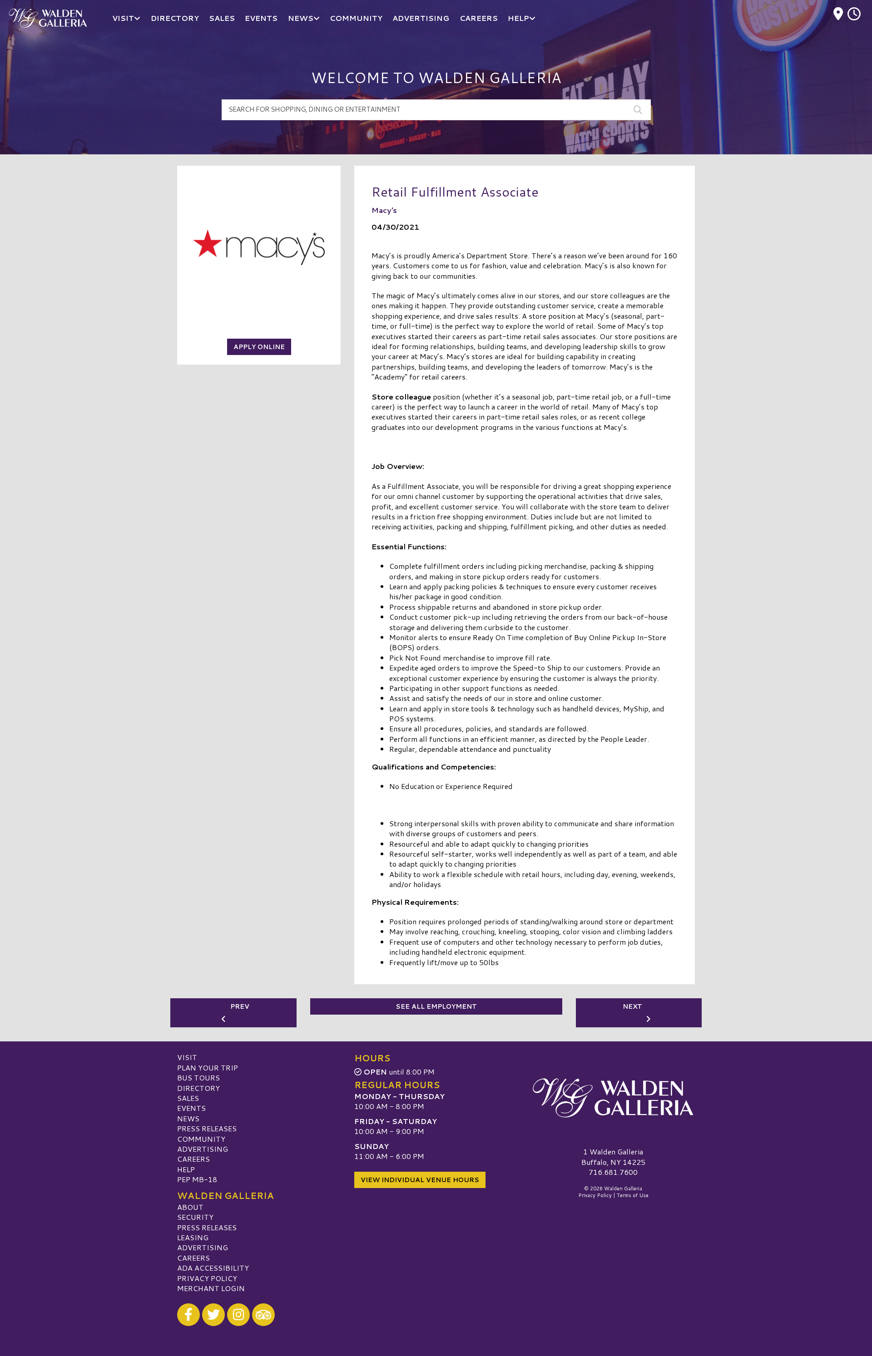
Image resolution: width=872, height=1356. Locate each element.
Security (195, 1217)
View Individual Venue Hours (420, 1179)
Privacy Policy (207, 1278)
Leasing (192, 1237)
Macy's (384, 210)
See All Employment (436, 1006)
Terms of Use (633, 1195)
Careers (193, 1159)
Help (186, 1169)
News (188, 1118)
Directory (198, 1088)
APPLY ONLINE (259, 346)
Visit (187, 1057)
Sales (188, 1098)
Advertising (202, 1149)
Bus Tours (198, 1077)
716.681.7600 (613, 1172)
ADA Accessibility (213, 1267)
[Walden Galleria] (613, 1097)
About (190, 1207)
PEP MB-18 (197, 1179)
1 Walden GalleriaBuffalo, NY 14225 (613, 1156)
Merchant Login (211, 1288)
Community (201, 1139)
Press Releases (207, 1128)
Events (191, 1108)
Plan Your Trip (207, 1067)
